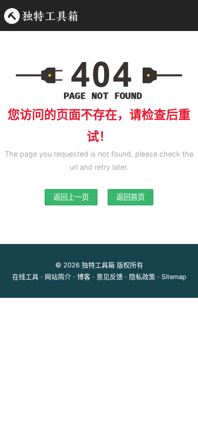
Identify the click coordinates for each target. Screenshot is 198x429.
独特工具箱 (98, 265)
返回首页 (130, 197)
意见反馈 (109, 277)
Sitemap (173, 277)
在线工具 (25, 277)
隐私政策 (142, 277)
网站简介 (58, 277)
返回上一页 (71, 197)
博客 (83, 277)
